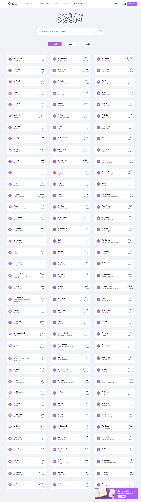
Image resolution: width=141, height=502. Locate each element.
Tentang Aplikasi (43, 4)
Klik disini (122, 496)
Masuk (132, 4)
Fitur (57, 4)
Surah (55, 44)
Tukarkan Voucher (81, 4)
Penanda (86, 44)
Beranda (29, 4)
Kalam (66, 4)
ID (118, 4)
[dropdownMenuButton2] (124, 4)
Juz (70, 44)
